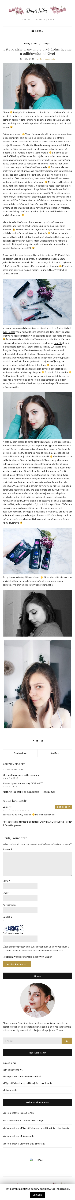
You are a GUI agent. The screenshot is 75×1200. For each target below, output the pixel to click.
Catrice (64, 339)
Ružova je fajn (10, 1062)
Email (6, 892)
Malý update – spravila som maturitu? (22, 1076)
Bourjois (7, 350)
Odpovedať (64, 807)
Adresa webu (9, 904)
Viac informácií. (60, 1188)
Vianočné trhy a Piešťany (32, 1143)
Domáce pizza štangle (33, 1120)
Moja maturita (10, 1090)
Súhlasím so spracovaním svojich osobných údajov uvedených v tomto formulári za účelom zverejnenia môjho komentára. (37, 948)
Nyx (31, 372)
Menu (39, 30)
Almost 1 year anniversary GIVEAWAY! (23, 783)
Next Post (55, 753)
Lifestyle (46, 44)
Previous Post (20, 753)
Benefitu (58, 343)
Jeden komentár (46, 59)
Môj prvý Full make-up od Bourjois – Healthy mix (29, 791)
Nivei (25, 445)
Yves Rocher (9, 331)
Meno (6, 880)
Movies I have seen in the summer (21, 775)
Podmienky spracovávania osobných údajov (27, 956)
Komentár (8, 849)
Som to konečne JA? (13, 1069)
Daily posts (31, 44)
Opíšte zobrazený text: (14, 933)
